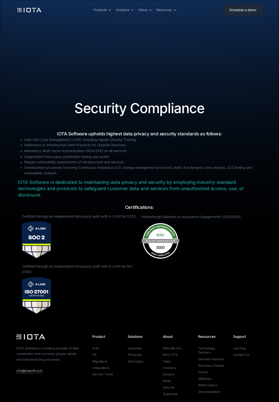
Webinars (205, 379)
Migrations (99, 361)
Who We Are (172, 348)
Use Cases (135, 361)
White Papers (208, 385)
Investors (169, 368)
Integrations (101, 368)
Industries (135, 348)
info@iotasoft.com (29, 371)
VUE (95, 348)
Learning (239, 348)
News (167, 381)
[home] (29, 10)
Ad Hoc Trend (102, 374)
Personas (134, 355)
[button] (100, 9)
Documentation (209, 392)
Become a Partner (211, 365)
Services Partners (211, 359)
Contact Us (241, 355)
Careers (168, 374)
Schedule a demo (242, 10)
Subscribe (170, 394)
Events (203, 372)
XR (94, 355)
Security (169, 387)
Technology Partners (206, 350)
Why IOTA (170, 355)
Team (167, 361)
